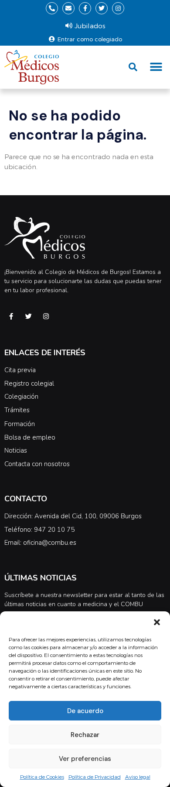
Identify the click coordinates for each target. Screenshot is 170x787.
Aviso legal (137, 777)
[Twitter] (101, 8)
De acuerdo (85, 711)
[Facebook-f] (85, 8)
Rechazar (85, 734)
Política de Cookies (42, 777)
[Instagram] (118, 8)
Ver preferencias (85, 758)
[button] (157, 622)
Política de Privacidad (94, 777)
